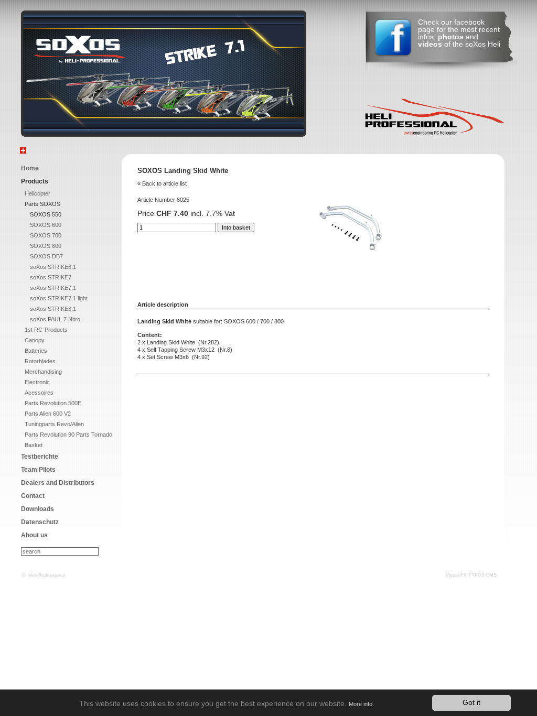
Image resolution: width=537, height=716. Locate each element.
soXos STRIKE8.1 (53, 309)
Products (34, 181)
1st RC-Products (46, 330)
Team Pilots (38, 469)
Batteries (36, 351)
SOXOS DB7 (46, 256)
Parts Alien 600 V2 (48, 413)
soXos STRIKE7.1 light (59, 298)
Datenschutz (40, 522)
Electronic (37, 382)
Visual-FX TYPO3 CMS (471, 575)
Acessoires (39, 392)
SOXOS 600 (45, 225)
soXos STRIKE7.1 (53, 288)
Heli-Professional (46, 575)
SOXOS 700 (45, 235)
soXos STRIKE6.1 (53, 267)
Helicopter (37, 193)
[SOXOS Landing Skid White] (352, 256)
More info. (361, 704)
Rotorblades (40, 361)
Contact (33, 496)
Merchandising (43, 371)
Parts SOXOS (42, 204)
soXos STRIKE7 (50, 277)
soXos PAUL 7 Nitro (55, 319)
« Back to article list (162, 183)
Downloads (37, 509)
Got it (471, 703)
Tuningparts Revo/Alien (54, 424)
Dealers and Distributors (57, 482)
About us (34, 535)
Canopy (35, 340)
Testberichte (39, 456)
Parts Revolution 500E (53, 403)
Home (30, 168)
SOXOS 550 (45, 214)
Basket (33, 445)
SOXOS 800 (45, 246)
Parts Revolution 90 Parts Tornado (68, 434)
